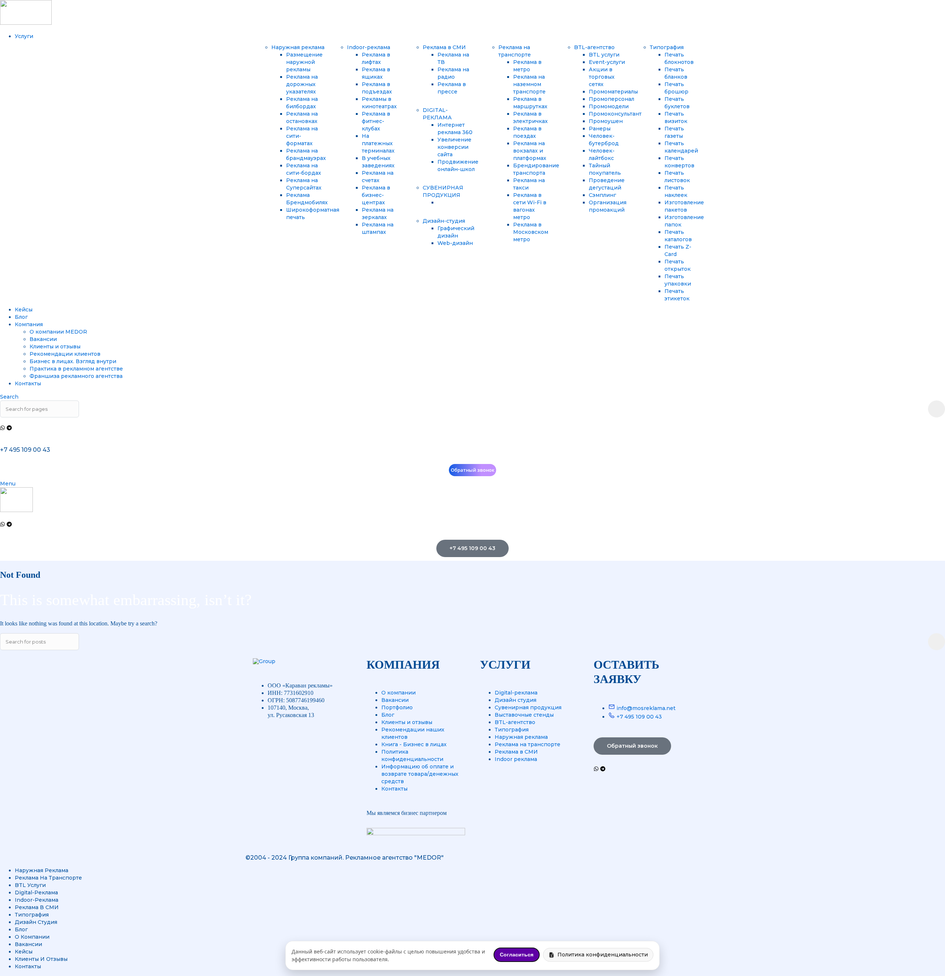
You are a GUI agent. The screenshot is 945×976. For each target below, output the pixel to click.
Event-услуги (607, 62)
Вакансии (43, 339)
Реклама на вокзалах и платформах (529, 150)
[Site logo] (26, 23)
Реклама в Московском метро (530, 232)
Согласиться (516, 955)
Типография (667, 47)
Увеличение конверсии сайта (454, 147)
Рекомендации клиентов (65, 354)
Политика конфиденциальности (602, 954)
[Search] (936, 408)
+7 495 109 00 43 (25, 449)
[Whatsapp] (2, 427)
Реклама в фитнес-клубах (376, 121)
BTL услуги (604, 54)
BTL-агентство (594, 47)
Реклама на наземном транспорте (529, 84)
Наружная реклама (297, 47)
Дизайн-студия (444, 221)
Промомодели (609, 106)
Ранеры (600, 128)
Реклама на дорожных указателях (302, 84)
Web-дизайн (455, 243)
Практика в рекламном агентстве (76, 368)
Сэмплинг (602, 195)
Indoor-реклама (368, 47)
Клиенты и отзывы (55, 346)
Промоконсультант (615, 113)
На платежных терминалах (378, 143)
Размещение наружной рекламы (304, 62)
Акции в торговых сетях (602, 77)
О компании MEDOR (58, 331)
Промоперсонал (611, 99)
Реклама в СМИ (444, 47)
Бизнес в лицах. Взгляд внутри (73, 361)
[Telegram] (9, 427)
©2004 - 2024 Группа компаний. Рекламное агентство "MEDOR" (344, 857)
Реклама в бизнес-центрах (376, 195)
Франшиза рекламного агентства (76, 376)
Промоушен (606, 121)
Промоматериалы (613, 91)
